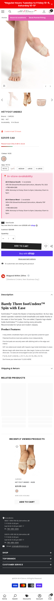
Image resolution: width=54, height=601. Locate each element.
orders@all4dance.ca (20, 546)
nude (16, 491)
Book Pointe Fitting (37, 17)
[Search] (9, 11)
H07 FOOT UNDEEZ (25, 482)
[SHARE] (51, 246)
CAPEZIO (11, 116)
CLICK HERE (26, 359)
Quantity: (5, 234)
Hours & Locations (18, 17)
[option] (27, 55)
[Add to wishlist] (46, 246)
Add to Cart (27, 501)
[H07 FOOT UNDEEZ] (27, 460)
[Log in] (44, 11)
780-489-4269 (13, 529)
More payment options (27, 259)
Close (52, 4)
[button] (45, 86)
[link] (14, 421)
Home (4, 17)
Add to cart (21, 246)
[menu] (2, 11)
